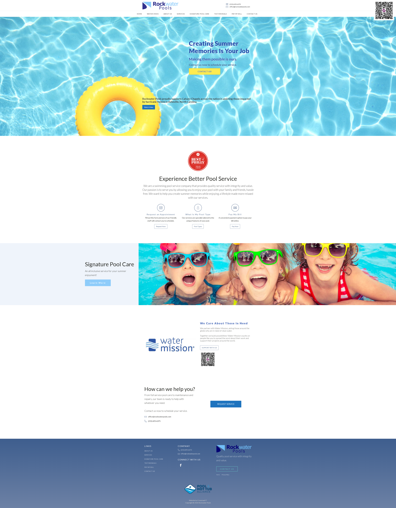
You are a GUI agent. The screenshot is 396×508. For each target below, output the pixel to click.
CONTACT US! (205, 71)
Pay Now (235, 226)
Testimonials (220, 14)
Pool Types (198, 226)
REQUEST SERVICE (225, 404)
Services (181, 14)
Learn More (98, 283)
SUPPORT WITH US (209, 348)
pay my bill (149, 467)
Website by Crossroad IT (198, 500)
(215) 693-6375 (235, 4)
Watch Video (148, 107)
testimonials (150, 463)
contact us (149, 471)
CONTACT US (227, 469)
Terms (218, 474)
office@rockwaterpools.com (240, 7)
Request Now (161, 226)
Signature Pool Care (199, 14)
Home (139, 14)
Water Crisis (153, 14)
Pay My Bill (237, 14)
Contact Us (252, 14)
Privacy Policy (225, 474)
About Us (168, 14)
